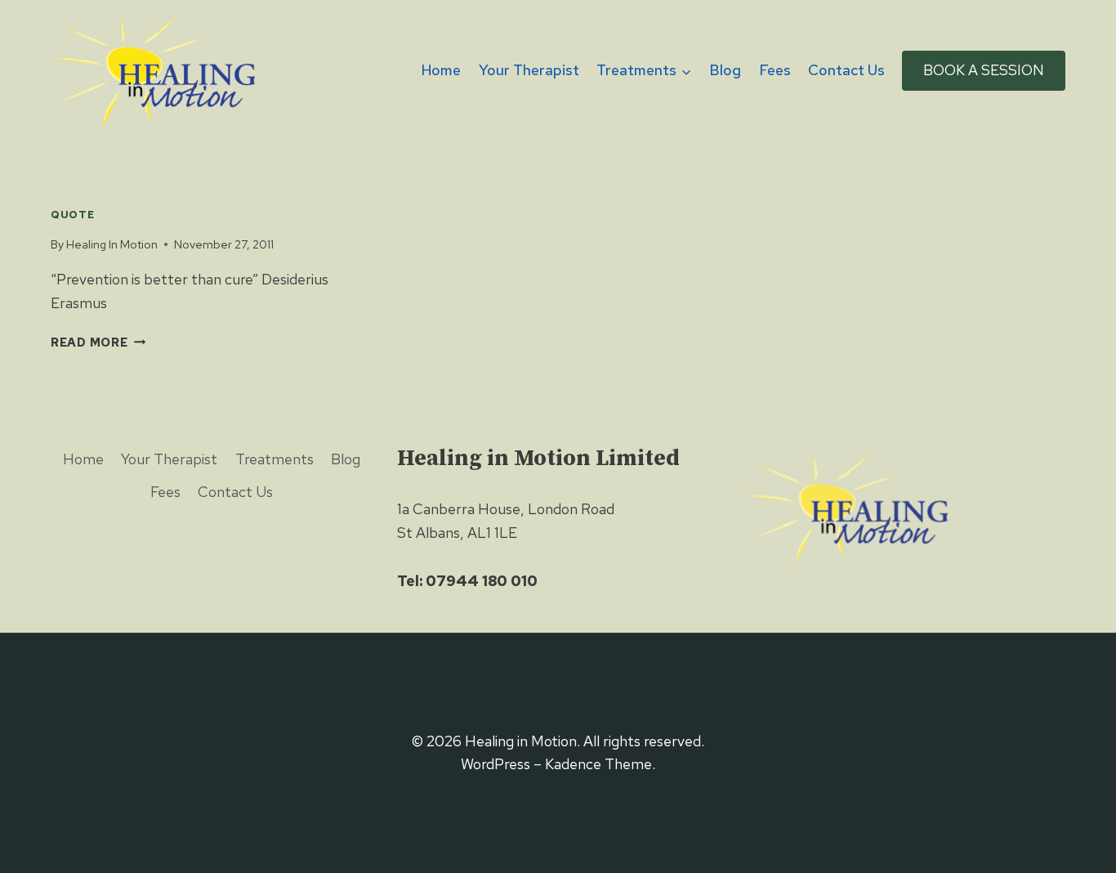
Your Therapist (529, 69)
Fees (775, 69)
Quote (72, 215)
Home (441, 69)
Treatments (274, 459)
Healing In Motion (112, 244)
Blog (725, 69)
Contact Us (846, 69)
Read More (89, 342)
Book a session (983, 69)
